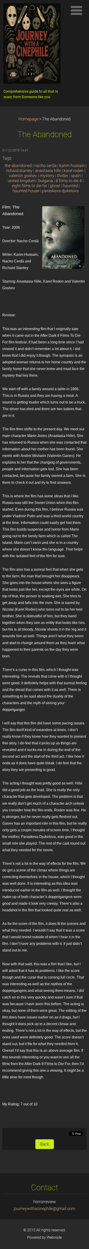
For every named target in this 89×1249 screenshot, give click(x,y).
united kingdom (22, 180)
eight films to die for (29, 186)
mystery (47, 175)
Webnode (54, 1237)
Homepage (28, 119)
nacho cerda (45, 165)
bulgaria (45, 180)
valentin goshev (23, 175)
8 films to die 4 (69, 180)
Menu (76, 10)
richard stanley (19, 170)
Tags (6, 158)
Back (44, 1144)
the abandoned (18, 165)
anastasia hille (48, 170)
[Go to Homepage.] (34, 44)
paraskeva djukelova (60, 191)
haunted (70, 186)
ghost (55, 186)
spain (76, 175)
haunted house (26, 191)
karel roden (74, 170)
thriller (62, 175)
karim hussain (72, 165)
